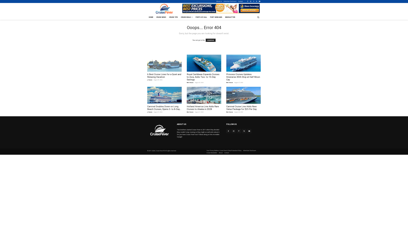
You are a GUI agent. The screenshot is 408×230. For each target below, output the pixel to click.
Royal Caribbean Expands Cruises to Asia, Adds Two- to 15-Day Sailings (203, 77)
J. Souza (149, 80)
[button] (258, 17)
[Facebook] (247, 1)
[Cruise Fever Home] (164, 8)
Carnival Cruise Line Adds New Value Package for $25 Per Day (241, 107)
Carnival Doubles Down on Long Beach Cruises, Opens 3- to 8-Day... (164, 107)
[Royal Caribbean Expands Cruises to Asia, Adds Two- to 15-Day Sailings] (204, 63)
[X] (256, 1)
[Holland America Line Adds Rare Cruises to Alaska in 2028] (204, 95)
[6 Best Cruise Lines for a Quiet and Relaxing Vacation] (164, 63)
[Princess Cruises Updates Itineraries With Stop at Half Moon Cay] (243, 63)
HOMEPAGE (210, 40)
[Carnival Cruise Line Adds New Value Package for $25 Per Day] (243, 95)
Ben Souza (190, 82)
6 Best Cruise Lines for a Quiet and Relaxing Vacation (164, 75)
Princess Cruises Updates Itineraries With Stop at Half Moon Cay (243, 77)
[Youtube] (259, 1)
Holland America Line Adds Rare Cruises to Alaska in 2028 (203, 107)
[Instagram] (250, 1)
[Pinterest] (253, 1)
